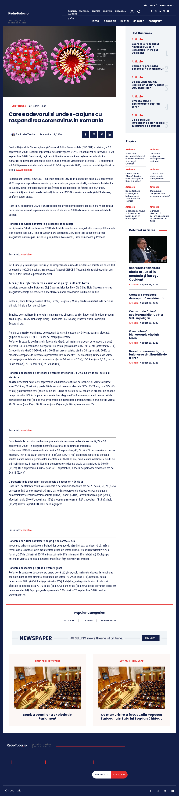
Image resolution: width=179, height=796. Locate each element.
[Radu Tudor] (13, 134)
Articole (19, 106)
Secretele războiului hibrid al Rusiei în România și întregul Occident (145, 48)
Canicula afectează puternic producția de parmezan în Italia (159, 216)
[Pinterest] (101, 134)
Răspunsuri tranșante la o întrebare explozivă (160, 193)
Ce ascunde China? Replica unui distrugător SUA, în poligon (148, 85)
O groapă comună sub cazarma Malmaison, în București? (135, 214)
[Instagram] (155, 11)
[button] (139, 11)
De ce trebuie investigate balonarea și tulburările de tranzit (148, 123)
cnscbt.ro (26, 254)
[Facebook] (151, 11)
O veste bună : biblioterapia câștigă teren (146, 104)
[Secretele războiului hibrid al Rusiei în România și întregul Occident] (148, 249)
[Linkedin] (160, 11)
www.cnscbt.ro (24, 169)
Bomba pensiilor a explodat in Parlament (47, 716)
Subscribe (119, 774)
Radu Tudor (27, 134)
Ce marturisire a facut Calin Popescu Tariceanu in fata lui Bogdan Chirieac (131, 716)
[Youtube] (168, 11)
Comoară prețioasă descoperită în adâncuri (148, 67)
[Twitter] (164, 11)
